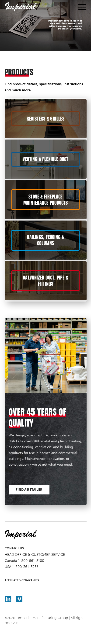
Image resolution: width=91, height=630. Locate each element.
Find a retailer (29, 490)
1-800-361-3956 (25, 567)
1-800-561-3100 (31, 561)
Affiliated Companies (22, 580)
